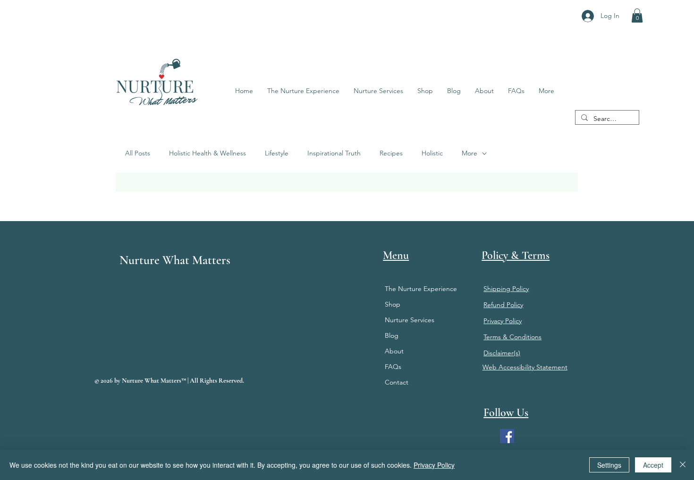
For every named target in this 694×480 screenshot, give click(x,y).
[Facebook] (507, 436)
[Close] (682, 464)
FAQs (393, 366)
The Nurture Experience (421, 288)
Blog (391, 335)
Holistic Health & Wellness (207, 153)
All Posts (137, 153)
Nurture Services (409, 320)
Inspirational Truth (334, 153)
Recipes (391, 153)
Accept (653, 465)
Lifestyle (276, 153)
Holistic (432, 153)
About (394, 351)
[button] (637, 16)
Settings (609, 465)
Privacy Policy (434, 465)
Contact (396, 382)
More (469, 153)
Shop (392, 304)
